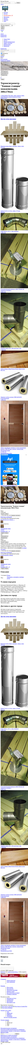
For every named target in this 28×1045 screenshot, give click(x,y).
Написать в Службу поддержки (9, 1035)
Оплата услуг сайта (6, 1010)
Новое (8, 575)
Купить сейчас (4, 513)
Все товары (10, 555)
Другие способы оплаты (10, 1017)
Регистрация (4, 59)
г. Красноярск (4, 95)
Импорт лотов (10, 991)
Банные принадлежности (10, 97)
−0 (9, 531)
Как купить (10, 987)
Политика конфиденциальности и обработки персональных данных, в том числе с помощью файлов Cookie (13, 1031)
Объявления (10, 999)
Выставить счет (11, 1002)
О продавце (4, 555)
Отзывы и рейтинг (12, 994)
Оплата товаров (5, 1020)
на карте (20, 548)
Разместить (4, 35)
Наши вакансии (11, 980)
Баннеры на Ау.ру (11, 998)
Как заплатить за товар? (13, 993)
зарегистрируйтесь (13, 972)
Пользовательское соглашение (9, 1028)
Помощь (3, 986)
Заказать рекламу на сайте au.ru (9, 485)
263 (3, 530)
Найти (2, 27)
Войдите (3, 972)
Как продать (10, 988)
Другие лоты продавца (8, 119)
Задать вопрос (4, 533)
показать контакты (15, 515)
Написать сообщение (6, 517)
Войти (2, 56)
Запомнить (5, 53)
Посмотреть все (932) (6, 453)
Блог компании (11, 982)
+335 (6, 531)
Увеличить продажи (12, 990)
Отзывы (3, 531)
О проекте (3, 979)
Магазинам (10, 1001)
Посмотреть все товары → (8, 519)
